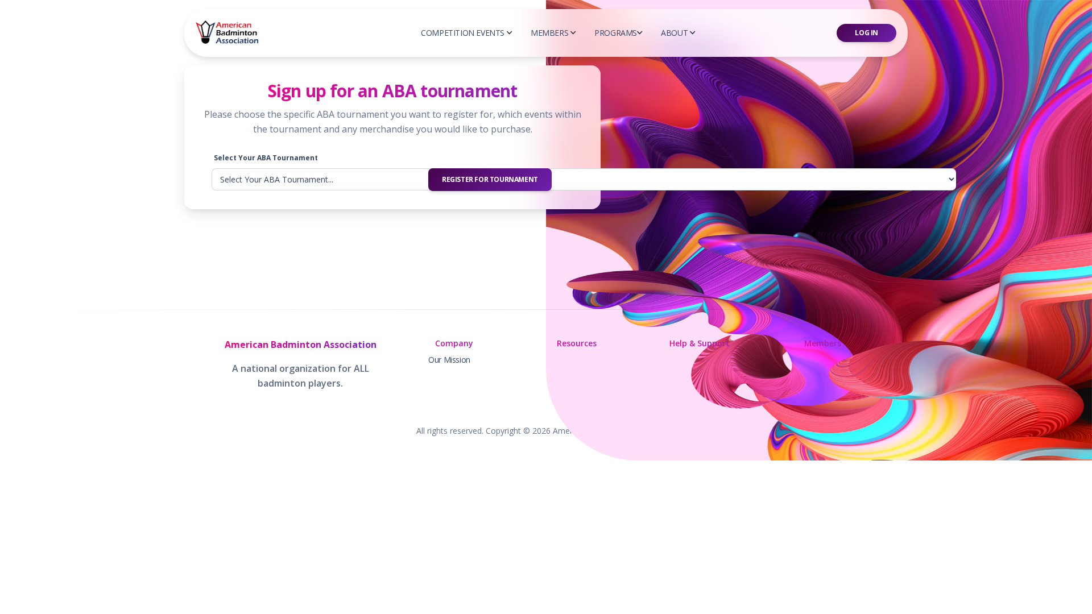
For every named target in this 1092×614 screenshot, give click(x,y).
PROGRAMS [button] (615, 32)
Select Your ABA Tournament (266, 158)
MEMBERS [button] (549, 32)
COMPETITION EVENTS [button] (462, 32)
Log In (866, 33)
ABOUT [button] (674, 32)
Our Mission (449, 359)
